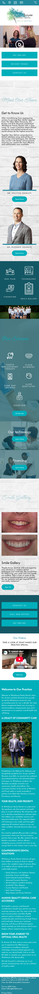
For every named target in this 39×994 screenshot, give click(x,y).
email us (5, 980)
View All (8, 587)
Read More (19, 199)
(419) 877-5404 (23, 980)
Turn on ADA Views (9, 986)
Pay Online (19, 55)
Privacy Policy (7, 993)
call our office (19, 614)
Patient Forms (19, 64)
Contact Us (19, 73)
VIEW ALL (19, 675)
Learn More (19, 439)
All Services (19, 413)
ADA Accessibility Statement (19, 982)
